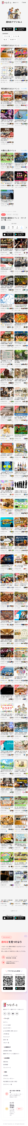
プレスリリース (7, 1067)
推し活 (5, 39)
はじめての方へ (7, 1028)
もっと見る (24, 45)
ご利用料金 (6, 1034)
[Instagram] (8, 1013)
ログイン (5, 1022)
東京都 (14, 211)
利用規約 (5, 1075)
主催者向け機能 (7, 1050)
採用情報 (5, 1064)
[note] (17, 1013)
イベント (9, 214)
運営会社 (5, 1061)
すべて (3, 214)
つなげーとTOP (4, 211)
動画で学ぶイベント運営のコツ (11, 1053)
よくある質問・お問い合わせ (10, 1031)
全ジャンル (10, 211)
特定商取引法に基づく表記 (10, 1081)
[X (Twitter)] (4, 1013)
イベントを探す (7, 1025)
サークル (15, 214)
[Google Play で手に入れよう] (20, 988)
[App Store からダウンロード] (8, 988)
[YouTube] (12, 1013)
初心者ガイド (13, 39)
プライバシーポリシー (8, 1078)
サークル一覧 (16, 36)
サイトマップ (6, 1037)
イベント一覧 (7, 36)
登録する (19, 1108)
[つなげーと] (10, 1005)
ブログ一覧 (6, 1042)
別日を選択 (3, 227)
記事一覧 (5, 1039)
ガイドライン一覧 (7, 1084)
